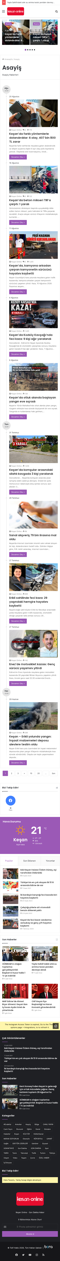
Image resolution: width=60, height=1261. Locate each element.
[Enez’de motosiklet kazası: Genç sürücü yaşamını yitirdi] (33, 643)
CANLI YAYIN (48, 1124)
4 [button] (32, 49)
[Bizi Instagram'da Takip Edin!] (55, 1026)
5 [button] (34, 49)
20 (38, 773)
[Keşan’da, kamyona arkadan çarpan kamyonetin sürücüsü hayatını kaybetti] (33, 245)
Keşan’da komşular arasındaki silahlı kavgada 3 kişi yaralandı (31, 472)
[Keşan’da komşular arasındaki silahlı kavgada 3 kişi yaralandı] (33, 449)
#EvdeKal (7, 1124)
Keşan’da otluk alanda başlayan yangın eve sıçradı (32, 399)
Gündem (47, 1129)
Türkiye (52, 1153)
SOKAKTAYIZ (9, 1148)
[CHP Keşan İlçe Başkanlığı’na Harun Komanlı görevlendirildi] (45, 991)
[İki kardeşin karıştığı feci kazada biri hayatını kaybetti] (10, 898)
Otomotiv (26, 1139)
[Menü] (3, 12)
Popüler (9, 860)
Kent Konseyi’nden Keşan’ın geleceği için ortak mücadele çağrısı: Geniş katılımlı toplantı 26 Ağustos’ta (38, 1089)
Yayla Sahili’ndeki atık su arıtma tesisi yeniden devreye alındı (33, 2)
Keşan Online (16, 130)
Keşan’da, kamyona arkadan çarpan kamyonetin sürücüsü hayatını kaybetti (30, 269)
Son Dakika (22, 1148)
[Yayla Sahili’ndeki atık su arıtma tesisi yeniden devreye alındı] (45, 953)
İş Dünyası (8, 1163)
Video (15, 1158)
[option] (16, 32)
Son (53, 773)
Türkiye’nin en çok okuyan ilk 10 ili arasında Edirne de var (37, 884)
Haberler (7, 1134)
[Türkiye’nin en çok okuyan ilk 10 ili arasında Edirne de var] (10, 886)
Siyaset (45, 1143)
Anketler (18, 1124)
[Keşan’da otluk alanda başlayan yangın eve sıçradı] (33, 377)
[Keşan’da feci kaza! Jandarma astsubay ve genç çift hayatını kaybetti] (10, 923)
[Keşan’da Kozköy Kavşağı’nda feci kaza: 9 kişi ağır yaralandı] (33, 314)
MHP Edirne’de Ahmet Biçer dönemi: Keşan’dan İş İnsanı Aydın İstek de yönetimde (14, 1006)
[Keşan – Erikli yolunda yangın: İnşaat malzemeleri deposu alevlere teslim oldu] (33, 716)
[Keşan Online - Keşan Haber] (15, 11)
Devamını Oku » (18, 157)
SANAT (49, 1139)
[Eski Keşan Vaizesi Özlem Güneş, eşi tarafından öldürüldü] (10, 873)
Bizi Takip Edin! (10, 1170)
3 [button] (30, 49)
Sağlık (6, 1143)
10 (31, 773)
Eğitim (29, 1129)
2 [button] (27, 49)
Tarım (14, 1153)
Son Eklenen (29, 860)
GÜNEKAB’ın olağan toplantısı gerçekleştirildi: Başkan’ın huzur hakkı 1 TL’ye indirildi (13, 970)
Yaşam (23, 1158)
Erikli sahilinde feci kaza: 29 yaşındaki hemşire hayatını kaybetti (28, 602)
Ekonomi (19, 1129)
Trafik (34, 1153)
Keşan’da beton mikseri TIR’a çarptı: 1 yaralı (42, 37)
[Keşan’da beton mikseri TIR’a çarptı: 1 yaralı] (44, 32)
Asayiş (8, 24)
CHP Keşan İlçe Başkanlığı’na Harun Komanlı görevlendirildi (43, 1004)
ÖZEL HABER (44, 1158)
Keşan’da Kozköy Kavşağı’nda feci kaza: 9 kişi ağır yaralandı (30, 337)
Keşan (16, 1134)
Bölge (37, 1124)
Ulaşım (6, 1158)
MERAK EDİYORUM (11, 1139)
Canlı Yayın (8, 1129)
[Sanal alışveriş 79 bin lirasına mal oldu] (33, 514)
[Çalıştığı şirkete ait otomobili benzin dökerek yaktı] (10, 911)
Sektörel (35, 1143)
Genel (38, 1129)
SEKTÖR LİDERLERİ (20, 1143)
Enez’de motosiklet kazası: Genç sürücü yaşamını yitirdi (32, 666)
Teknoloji (24, 1153)
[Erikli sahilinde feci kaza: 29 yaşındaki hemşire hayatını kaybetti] (33, 577)
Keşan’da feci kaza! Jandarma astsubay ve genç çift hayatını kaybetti (35, 922)
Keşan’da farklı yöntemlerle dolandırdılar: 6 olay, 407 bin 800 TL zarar (15, 40)
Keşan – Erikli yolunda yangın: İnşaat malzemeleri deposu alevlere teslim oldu (30, 740)
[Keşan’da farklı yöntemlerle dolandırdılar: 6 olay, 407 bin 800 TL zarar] (16, 32)
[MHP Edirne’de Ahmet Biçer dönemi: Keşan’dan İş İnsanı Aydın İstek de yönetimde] (15, 991)
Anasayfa (8, 59)
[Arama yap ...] (56, 12)
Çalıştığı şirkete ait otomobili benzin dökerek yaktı (35, 909)
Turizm (42, 1153)
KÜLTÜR (26, 1134)
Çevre (32, 1158)
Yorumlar (50, 860)
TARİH (6, 1153)
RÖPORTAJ (38, 1139)
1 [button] (25, 50)
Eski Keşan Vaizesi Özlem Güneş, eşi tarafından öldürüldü (38, 871)
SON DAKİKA (36, 1148)
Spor (47, 1148)
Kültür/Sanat (38, 1134)
